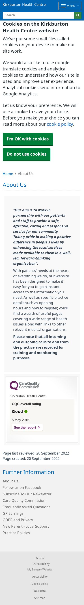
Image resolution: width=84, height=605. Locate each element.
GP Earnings (13, 513)
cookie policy (60, 124)
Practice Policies (16, 533)
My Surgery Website (39, 569)
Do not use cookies (26, 154)
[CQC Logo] (25, 389)
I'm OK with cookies (28, 139)
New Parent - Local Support (26, 526)
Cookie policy (40, 583)
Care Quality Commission (24, 500)
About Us (10, 481)
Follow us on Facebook (22, 487)
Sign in (40, 558)
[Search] (77, 15)
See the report (25, 427)
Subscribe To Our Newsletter (27, 494)
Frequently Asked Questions (26, 507)
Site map (39, 598)
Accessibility (39, 576)
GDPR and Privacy (18, 520)
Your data (40, 591)
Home (8, 173)
